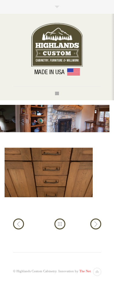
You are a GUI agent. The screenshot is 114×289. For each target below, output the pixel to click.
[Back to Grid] (59, 223)
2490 (95, 223)
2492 (18, 223)
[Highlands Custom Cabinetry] (57, 45)
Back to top (97, 272)
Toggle (57, 7)
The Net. (85, 271)
